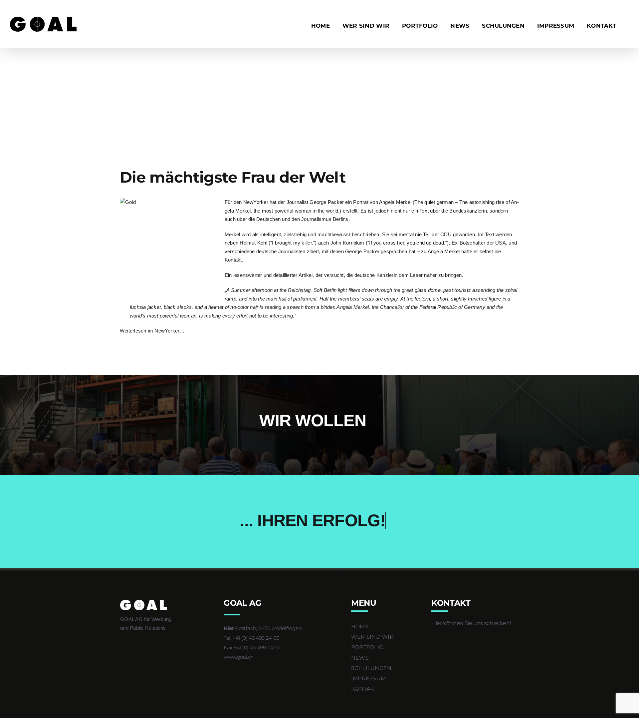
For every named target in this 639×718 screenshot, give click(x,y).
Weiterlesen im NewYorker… (152, 331)
